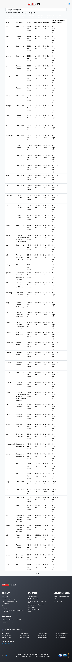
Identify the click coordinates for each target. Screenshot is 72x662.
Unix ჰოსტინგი (32, 596)
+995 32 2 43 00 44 (7, 622)
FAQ (3, 605)
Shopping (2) (44, 17)
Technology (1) (50, 15)
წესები (30, 611)
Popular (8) (9, 15)
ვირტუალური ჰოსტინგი (61, 596)
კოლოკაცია (32, 607)
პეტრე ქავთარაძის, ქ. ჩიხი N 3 (11, 619)
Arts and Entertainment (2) (20, 15)
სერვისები (5, 596)
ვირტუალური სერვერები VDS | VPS (37, 602)
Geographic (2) (41, 15)
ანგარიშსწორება (33, 609)
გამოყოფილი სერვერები (36, 604)
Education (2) (9, 17)
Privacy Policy (22, 654)
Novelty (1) (52, 17)
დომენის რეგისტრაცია (9, 598)
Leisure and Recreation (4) (33, 17)
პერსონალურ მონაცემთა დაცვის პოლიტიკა (12, 611)
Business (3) (32, 15)
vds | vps (56, 598)
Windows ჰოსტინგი (33, 598)
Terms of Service (34, 654)
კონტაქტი (5, 608)
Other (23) (59, 17)
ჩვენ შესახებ (6, 603)
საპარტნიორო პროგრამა (10, 601)
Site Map (45, 654)
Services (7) (59, 15)
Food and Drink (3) (19, 17)
